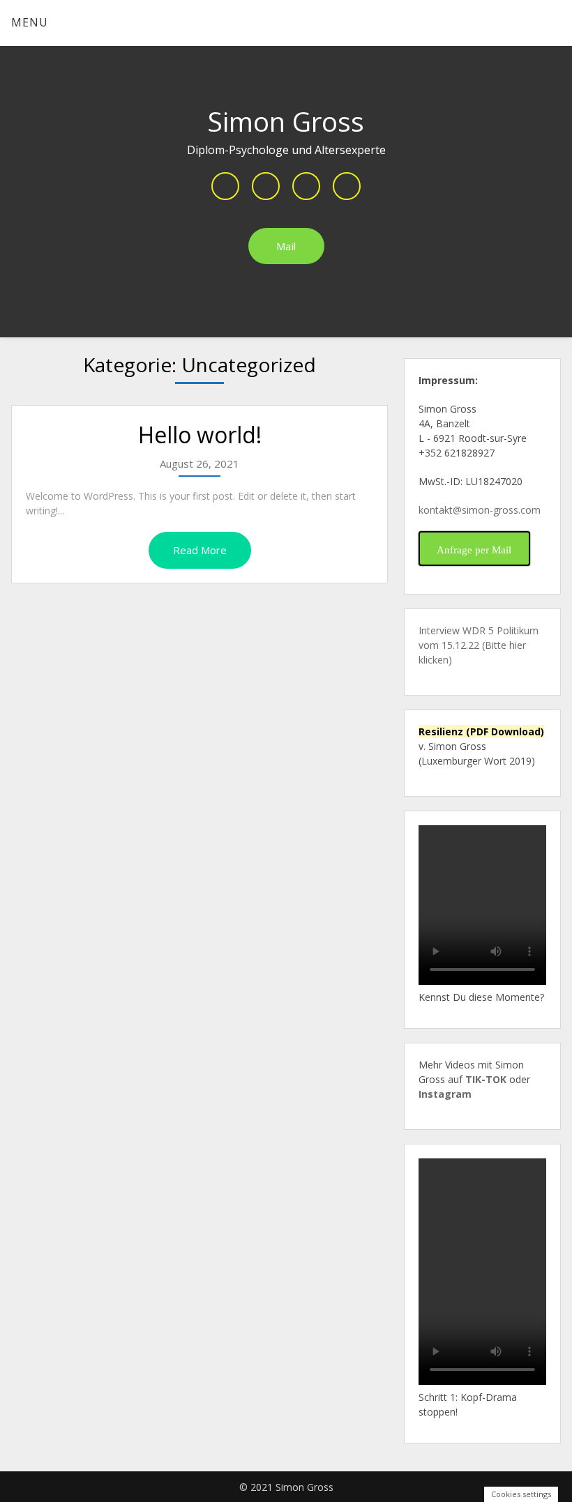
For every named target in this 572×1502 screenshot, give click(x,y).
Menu (29, 22)
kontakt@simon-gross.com (480, 509)
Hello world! (200, 435)
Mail (286, 246)
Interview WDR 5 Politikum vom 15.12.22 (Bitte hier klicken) (479, 645)
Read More (200, 550)
